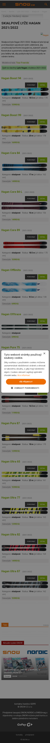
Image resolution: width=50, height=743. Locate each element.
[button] (25, 388)
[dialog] (25, 371)
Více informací (23, 375)
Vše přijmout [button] (26, 381)
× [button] (44, 354)
